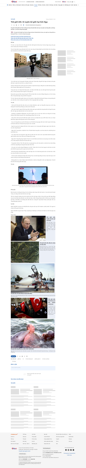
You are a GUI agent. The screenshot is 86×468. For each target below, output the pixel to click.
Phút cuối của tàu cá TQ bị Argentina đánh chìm (21, 39)
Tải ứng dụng (66, 453)
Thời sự (12, 439)
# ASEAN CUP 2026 (30, 1)
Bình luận (13, 356)
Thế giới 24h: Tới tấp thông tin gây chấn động (21, 293)
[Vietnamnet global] (64, 2)
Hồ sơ (57, 441)
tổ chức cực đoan (45, 358)
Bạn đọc (45, 434)
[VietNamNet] (7, 5)
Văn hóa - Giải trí (26, 443)
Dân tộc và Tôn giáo (15, 443)
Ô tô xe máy (34, 439)
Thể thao (24, 434)
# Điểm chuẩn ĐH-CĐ (40, 1)
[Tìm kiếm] (74, 1)
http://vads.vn (48, 455)
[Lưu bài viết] (21, 25)
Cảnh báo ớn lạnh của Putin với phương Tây (21, 36)
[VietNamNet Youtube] (68, 450)
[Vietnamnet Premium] (14, 434)
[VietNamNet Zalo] (73, 450)
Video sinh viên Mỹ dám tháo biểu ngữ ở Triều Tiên (22, 38)
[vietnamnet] (14, 2)
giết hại (19, 358)
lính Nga (14, 361)
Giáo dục (24, 436)
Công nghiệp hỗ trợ (48, 439)
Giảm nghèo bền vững (48, 441)
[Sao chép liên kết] (19, 25)
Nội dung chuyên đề (60, 436)
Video (70, 434)
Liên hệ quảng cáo (46, 448)
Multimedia (71, 436)
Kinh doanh (13, 441)
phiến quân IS (37, 358)
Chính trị (12, 436)
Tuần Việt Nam (58, 1)
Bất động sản (34, 443)
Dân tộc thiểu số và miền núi (61, 434)
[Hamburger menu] (78, 5)
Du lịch (33, 441)
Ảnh (57, 443)
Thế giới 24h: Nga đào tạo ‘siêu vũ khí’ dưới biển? (22, 349)
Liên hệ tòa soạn (22, 453)
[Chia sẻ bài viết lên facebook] (12, 25)
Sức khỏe (33, 434)
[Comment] (24, 25)
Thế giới (13, 19)
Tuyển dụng (69, 455)
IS (23, 358)
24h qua (70, 441)
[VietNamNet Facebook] (66, 450)
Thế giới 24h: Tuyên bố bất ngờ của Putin (50, 219)
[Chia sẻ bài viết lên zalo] (14, 25)
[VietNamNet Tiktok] (71, 450)
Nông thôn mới (47, 443)
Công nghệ (34, 436)
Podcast (70, 439)
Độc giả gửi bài (72, 453)
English (57, 439)
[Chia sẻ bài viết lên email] (16, 25)
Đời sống (24, 441)
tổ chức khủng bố (29, 358)
